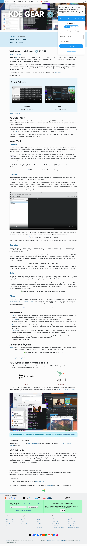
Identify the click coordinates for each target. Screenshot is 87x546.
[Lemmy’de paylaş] (46, 534)
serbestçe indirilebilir (33, 443)
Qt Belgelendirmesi (25, 519)
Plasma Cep (8, 523)
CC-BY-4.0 (50, 485)
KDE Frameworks (10, 521)
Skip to (15, 54)
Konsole (14, 174)
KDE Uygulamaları (10, 519)
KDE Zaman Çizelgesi (72, 523)
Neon (15, 131)
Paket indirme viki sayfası (67, 434)
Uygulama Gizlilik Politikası (58, 527)
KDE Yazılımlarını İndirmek (58, 521)
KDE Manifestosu (71, 525)
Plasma (7, 517)
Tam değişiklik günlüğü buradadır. (23, 358)
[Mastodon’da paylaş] (33, 534)
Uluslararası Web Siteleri (73, 527)
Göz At (63, 510)
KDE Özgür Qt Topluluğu (73, 521)
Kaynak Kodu (24, 523)
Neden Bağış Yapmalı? (31, 504)
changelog (58, 72)
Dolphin (13, 144)
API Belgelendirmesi (25, 517)
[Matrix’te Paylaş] (30, 534)
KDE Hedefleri (24, 521)
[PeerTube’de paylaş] (52, 534)
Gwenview (15, 330)
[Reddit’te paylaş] (43, 534)
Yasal (80, 540)
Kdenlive (14, 245)
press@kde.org (39, 481)
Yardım (53, 519)
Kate (12, 273)
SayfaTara (15, 319)
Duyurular (12, 36)
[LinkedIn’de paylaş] (41, 534)
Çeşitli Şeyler (40, 525)
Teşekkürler (39, 527)
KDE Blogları (39, 519)
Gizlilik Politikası (55, 525)
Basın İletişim (40, 523)
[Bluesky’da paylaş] (35, 534)
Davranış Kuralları (56, 523)
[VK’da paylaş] (54, 534)
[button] (79, 1)
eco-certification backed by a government (21, 301)
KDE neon (8, 525)
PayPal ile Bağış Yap (33, 507)
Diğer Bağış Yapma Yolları (24, 510)
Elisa (13, 315)
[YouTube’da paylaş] (49, 534)
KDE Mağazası (71, 517)
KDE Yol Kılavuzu (17, 334)
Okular (13, 296)
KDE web (8, 540)
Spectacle (15, 325)
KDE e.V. (69, 519)
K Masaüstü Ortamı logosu (53, 540)
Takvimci (12, 347)
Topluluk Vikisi (55, 517)
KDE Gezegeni (40, 521)
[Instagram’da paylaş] (57, 534)
